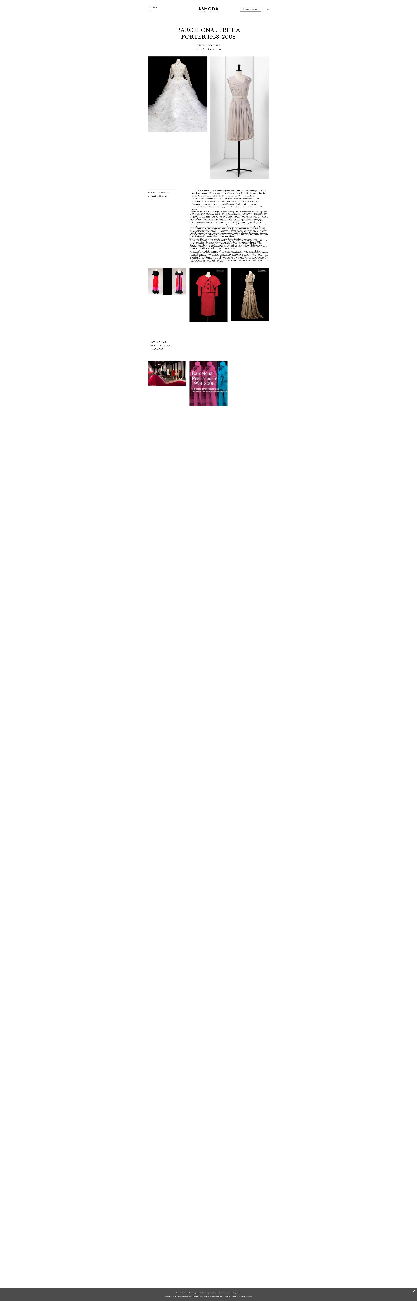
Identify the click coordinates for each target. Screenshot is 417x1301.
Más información (238, 1296)
